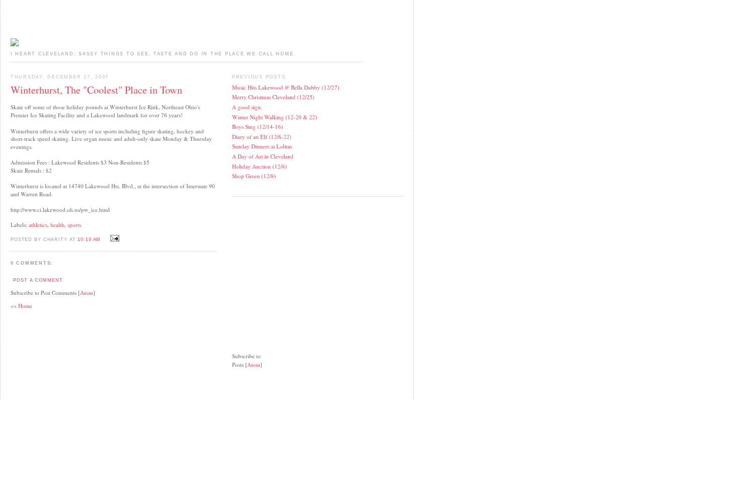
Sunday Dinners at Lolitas (262, 146)
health (57, 224)
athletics (38, 224)
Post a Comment (37, 280)
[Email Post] (113, 239)
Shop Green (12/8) (254, 176)
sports (74, 224)
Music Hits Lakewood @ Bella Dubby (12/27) (285, 87)
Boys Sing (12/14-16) (257, 126)
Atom (86, 292)
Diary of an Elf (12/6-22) (261, 136)
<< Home (21, 305)
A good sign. (247, 107)
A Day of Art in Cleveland (262, 156)
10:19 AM (90, 239)
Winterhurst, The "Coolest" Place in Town (96, 90)
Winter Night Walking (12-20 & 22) (274, 117)
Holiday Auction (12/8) (259, 166)
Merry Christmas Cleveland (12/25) (273, 97)
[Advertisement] (307, 268)
